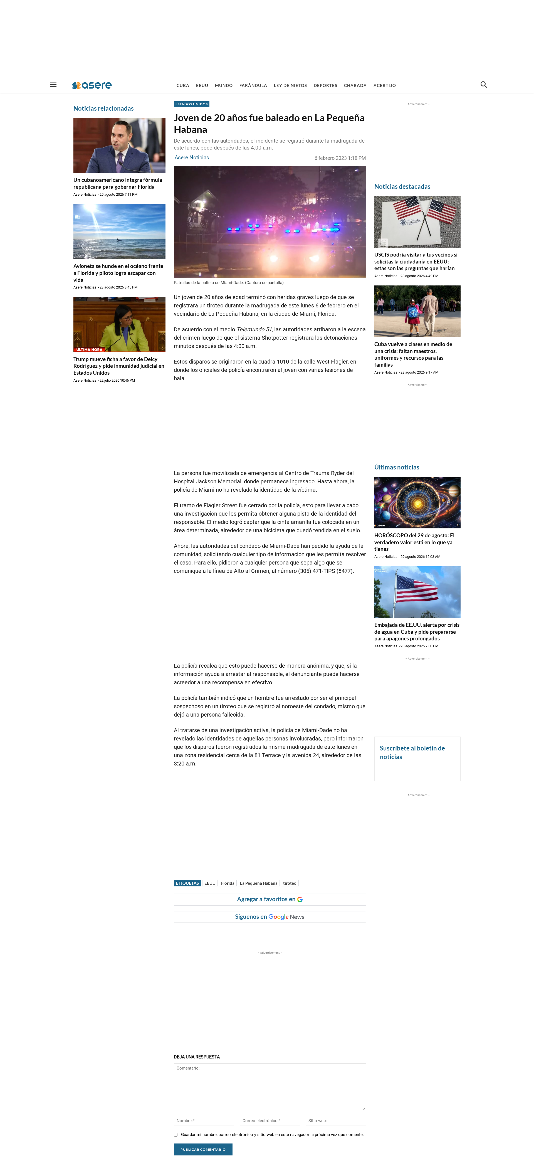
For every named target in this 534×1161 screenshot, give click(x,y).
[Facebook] (218, 933)
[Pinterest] (243, 933)
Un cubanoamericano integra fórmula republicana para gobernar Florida (117, 183)
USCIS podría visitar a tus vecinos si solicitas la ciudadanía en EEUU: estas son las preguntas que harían (416, 261)
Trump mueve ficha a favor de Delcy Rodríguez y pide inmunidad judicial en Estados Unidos (118, 366)
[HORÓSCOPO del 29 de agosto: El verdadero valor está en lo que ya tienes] (417, 502)
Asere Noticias (85, 194)
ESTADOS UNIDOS (191, 104)
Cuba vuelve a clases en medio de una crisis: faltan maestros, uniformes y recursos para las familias (413, 354)
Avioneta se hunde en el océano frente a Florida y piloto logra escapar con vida (118, 273)
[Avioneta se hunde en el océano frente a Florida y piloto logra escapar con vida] (119, 231)
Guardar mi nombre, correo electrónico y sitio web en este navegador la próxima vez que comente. (272, 1134)
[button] (483, 85)
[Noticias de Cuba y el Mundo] (91, 85)
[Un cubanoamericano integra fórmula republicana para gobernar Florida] (119, 145)
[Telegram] (269, 933)
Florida (227, 883)
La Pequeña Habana (259, 883)
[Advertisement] (267, 39)
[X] (230, 933)
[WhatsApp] (256, 933)
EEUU (210, 883)
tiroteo (289, 883)
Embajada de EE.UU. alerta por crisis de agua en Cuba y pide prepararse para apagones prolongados (416, 631)
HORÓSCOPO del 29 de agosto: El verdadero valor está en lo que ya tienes (414, 542)
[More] (282, 933)
